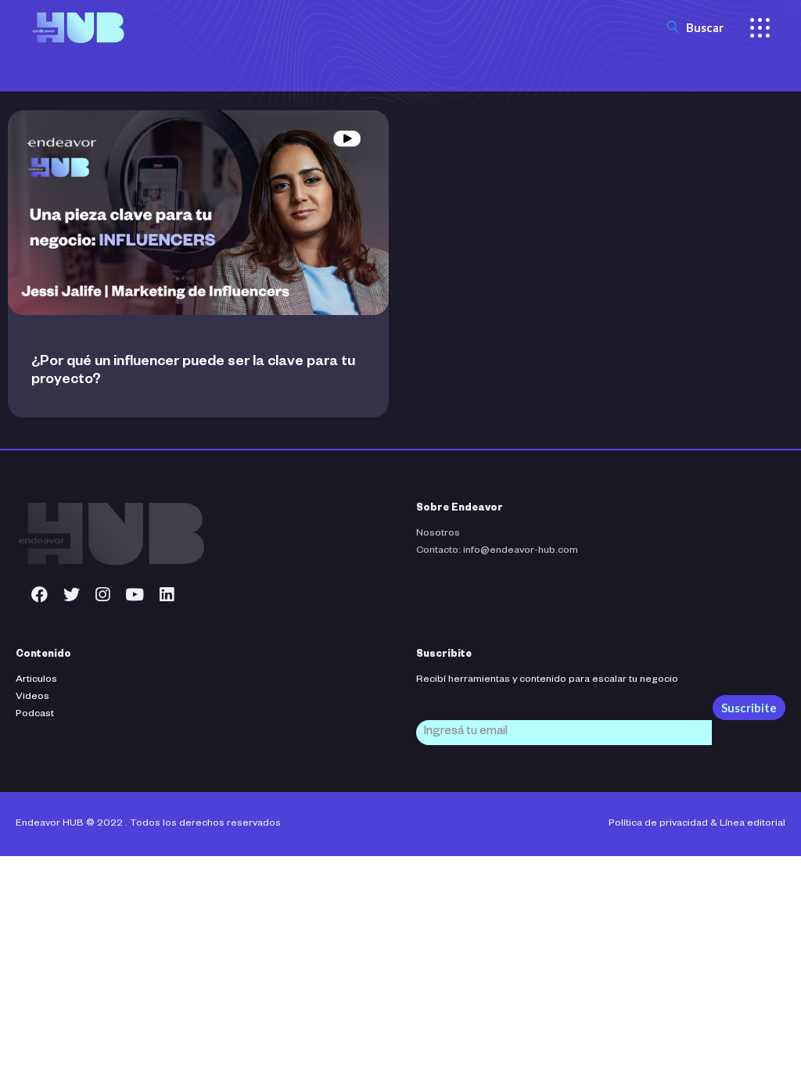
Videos (32, 697)
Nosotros (438, 534)
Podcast (35, 714)
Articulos (36, 680)
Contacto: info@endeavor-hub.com (497, 551)
